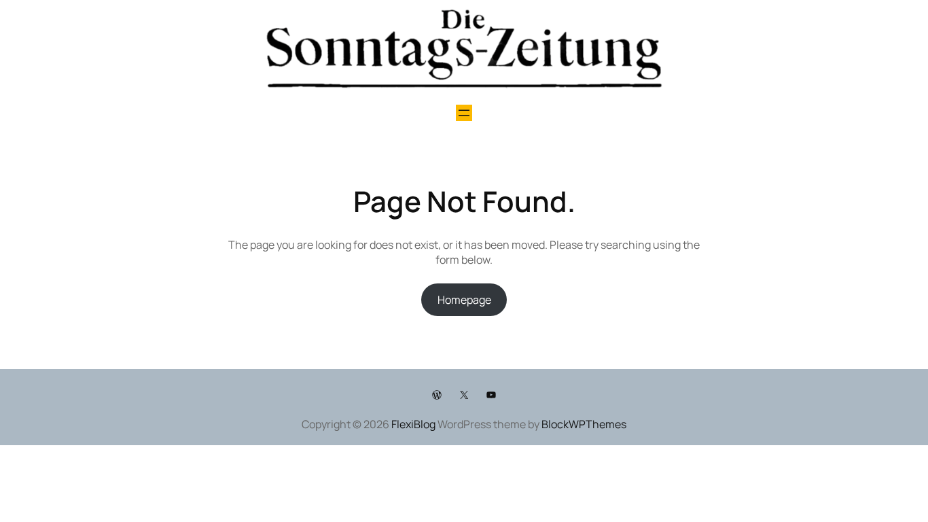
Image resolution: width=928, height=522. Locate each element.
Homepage (464, 299)
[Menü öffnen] (464, 113)
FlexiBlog (413, 424)
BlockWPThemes (583, 424)
